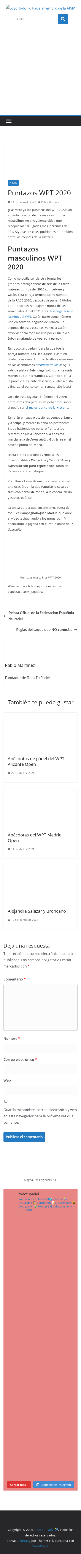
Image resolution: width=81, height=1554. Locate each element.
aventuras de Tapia (48, 365)
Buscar (63, 18)
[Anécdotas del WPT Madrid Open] (40, 791)
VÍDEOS (13, 182)
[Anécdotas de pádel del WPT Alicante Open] (40, 715)
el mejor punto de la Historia (46, 407)
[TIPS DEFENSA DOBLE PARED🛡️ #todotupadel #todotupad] (40, 1369)
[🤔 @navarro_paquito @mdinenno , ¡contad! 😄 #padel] (40, 1282)
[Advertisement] (40, 72)
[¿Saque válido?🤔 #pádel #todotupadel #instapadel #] (40, 1325)
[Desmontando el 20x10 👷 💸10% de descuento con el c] (40, 1413)
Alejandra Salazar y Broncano (37, 911)
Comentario (14, 979)
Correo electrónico (20, 1059)
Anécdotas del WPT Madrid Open (35, 837)
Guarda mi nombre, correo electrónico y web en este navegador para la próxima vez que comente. (40, 1116)
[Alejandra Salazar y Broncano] (40, 868)
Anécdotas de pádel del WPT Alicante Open (36, 761)
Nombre (11, 1038)
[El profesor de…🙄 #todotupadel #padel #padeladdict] (40, 1457)
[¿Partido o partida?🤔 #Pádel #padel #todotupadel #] (40, 1238)
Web (7, 1080)
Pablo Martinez (50, 202)
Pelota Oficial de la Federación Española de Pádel (41, 615)
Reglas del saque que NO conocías (44, 629)
